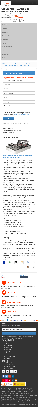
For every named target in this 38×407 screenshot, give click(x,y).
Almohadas (9, 347)
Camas (8, 351)
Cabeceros (9, 349)
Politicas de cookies (11, 363)
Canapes (8, 342)
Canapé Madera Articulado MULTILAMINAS (16, 65)
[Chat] (7, 371)
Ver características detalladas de (17, 156)
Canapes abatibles (12, 64)
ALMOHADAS (5, 36)
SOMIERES (4, 28)
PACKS (3, 58)
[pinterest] (3, 380)
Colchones (9, 345)
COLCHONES (4, 32)
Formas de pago (10, 366)
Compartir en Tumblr (24, 277)
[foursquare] (13, 376)
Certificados (9, 368)
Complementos (10, 356)
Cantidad (7, 106)
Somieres (8, 344)
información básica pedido (21, 114)
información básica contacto (15, 338)
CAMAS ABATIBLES (6, 47)
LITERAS (3, 50)
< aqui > (26, 406)
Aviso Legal (9, 365)
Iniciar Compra (8, 119)
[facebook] (3, 376)
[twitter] (6, 376)
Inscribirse (19, 334)
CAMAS (3, 43)
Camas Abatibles (11, 353)
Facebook (23, 275)
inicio (3, 64)
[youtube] (9, 380)
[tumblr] (13, 380)
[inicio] (15, 371)
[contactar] (11, 371)
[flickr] (6, 380)
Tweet (3, 275)
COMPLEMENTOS (6, 54)
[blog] (16, 380)
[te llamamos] (3, 371)
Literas (8, 355)
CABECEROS (4, 39)
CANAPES (4, 25)
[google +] (9, 376)
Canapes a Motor (24, 64)
